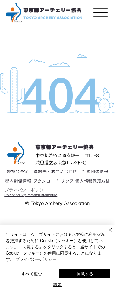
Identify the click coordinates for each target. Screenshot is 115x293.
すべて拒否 (31, 273)
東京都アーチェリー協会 (52, 10)
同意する (85, 273)
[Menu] (100, 12)
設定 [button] (57, 284)
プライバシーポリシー (26, 190)
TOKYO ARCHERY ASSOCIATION (53, 17)
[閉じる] (107, 233)
